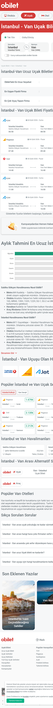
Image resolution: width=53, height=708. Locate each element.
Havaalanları (6, 666)
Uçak (29, 15)
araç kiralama (17, 348)
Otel (46, 15)
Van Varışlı (22, 392)
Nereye (34, 44)
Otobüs (11, 15)
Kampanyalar (6, 669)
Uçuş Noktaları (7, 657)
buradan (26, 696)
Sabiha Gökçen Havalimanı (14, 447)
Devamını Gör (8, 353)
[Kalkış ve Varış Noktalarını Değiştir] (26, 47)
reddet (31, 689)
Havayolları (5, 663)
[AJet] (42, 371)
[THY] (10, 371)
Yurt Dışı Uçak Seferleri (10, 660)
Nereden (11, 44)
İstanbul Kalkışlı (8, 392)
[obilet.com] (16, 7)
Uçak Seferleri (6, 654)
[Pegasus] (26, 371)
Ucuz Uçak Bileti (7, 651)
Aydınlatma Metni (13, 692)
